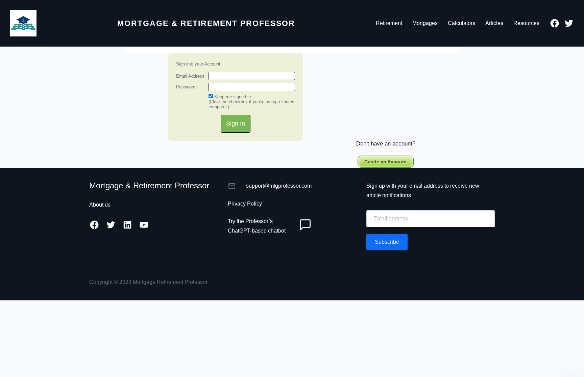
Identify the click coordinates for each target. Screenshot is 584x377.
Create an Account (385, 161)
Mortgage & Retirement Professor (206, 23)
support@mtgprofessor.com (279, 186)
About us (100, 205)
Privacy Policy (245, 204)
